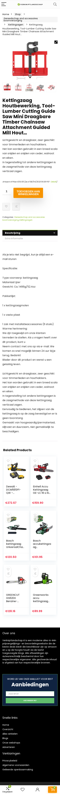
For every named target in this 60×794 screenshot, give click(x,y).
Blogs (5, 738)
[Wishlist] (22, 790)
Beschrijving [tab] (12, 232)
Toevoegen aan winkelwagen (28, 193)
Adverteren (8, 747)
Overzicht (7, 729)
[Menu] (4, 4)
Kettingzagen (15, 24)
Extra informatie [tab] (14, 238)
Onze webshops (11, 742)
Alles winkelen (10, 733)
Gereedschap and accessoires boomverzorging (21, 19)
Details (53, 181)
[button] (56, 42)
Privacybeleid (9, 760)
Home (5, 14)
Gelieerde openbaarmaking (17, 769)
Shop (18, 14)
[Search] (55, 4)
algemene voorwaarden (15, 765)
